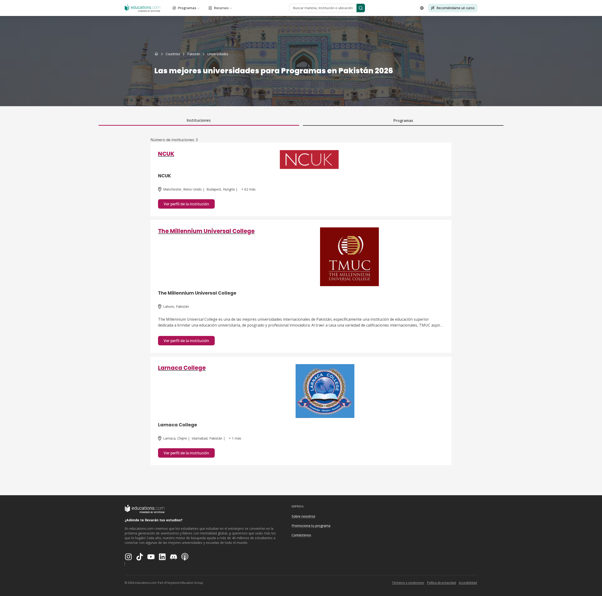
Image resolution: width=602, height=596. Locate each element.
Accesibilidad (468, 583)
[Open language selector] (422, 8)
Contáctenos (301, 535)
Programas (187, 8)
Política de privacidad (441, 583)
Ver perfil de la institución (186, 203)
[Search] (360, 8)
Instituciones (199, 120)
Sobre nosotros (303, 516)
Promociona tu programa (311, 525)
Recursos (221, 8)
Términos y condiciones (408, 583)
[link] (217, 54)
